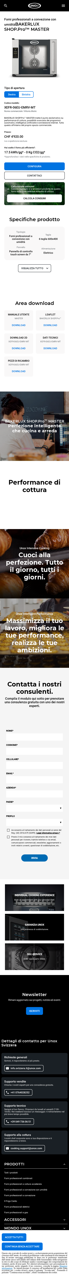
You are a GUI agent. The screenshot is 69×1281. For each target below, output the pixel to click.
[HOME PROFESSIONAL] (34, 5)
